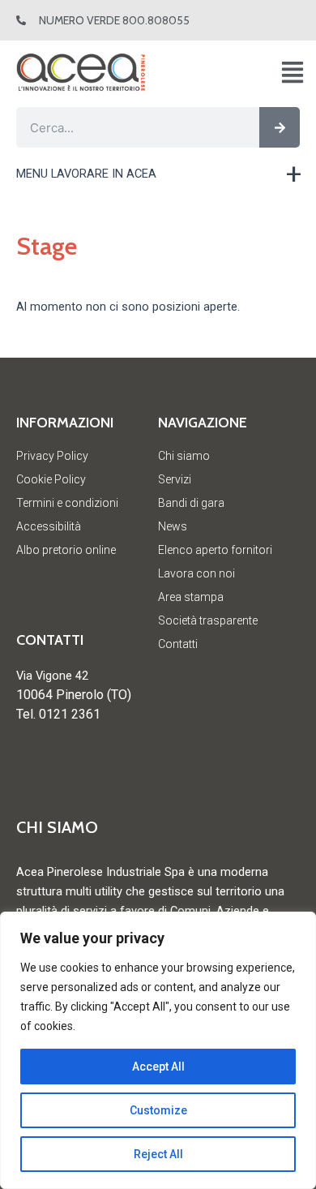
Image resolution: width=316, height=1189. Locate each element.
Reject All (158, 1154)
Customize (158, 1110)
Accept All (158, 1066)
